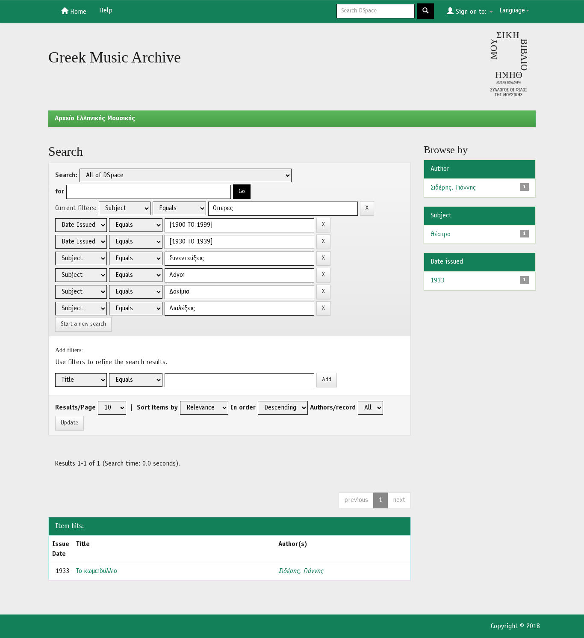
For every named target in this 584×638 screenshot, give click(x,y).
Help (105, 10)
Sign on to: (471, 12)
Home (77, 12)
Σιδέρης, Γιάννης (300, 571)
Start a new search (83, 324)
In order (243, 407)
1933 (437, 280)
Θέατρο (441, 234)
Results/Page (75, 407)
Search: (66, 175)
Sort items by (157, 407)
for (59, 191)
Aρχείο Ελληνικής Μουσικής (95, 118)
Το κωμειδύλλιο (96, 571)
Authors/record (333, 407)
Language (512, 10)
